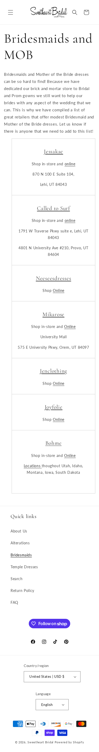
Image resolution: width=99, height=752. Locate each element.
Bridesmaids (21, 555)
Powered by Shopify (69, 742)
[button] (10, 12)
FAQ (14, 602)
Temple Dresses (24, 567)
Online (58, 290)
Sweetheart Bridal (40, 742)
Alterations (20, 543)
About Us (19, 531)
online (70, 164)
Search (17, 578)
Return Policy (22, 590)
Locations (33, 466)
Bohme (53, 443)
